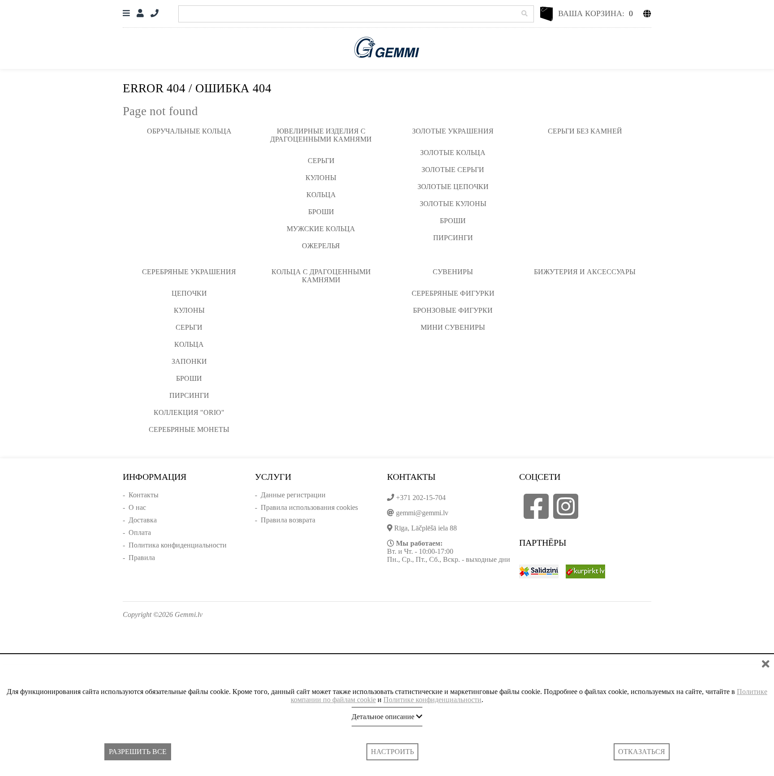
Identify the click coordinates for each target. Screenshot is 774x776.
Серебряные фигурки (453, 293)
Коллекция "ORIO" (189, 412)
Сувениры (453, 272)
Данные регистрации (293, 495)
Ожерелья (321, 246)
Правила (142, 557)
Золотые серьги (452, 169)
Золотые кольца (453, 152)
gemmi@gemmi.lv (422, 513)
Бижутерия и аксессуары (585, 272)
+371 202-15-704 (421, 497)
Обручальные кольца (189, 131)
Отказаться (641, 751)
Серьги (321, 160)
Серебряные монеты (189, 429)
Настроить (392, 751)
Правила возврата (288, 520)
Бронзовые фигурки (453, 310)
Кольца (321, 194)
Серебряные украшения (189, 272)
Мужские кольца (321, 229)
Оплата (140, 532)
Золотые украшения (453, 131)
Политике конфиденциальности (432, 699)
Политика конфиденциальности (178, 545)
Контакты (144, 495)
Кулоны (320, 177)
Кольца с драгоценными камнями (321, 276)
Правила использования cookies (309, 507)
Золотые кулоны (453, 203)
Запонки (189, 361)
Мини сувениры (453, 327)
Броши (321, 212)
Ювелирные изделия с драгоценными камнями (321, 135)
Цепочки (189, 293)
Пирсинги (453, 237)
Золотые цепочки (453, 186)
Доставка (143, 520)
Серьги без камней (585, 131)
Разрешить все (138, 751)
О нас (137, 507)
